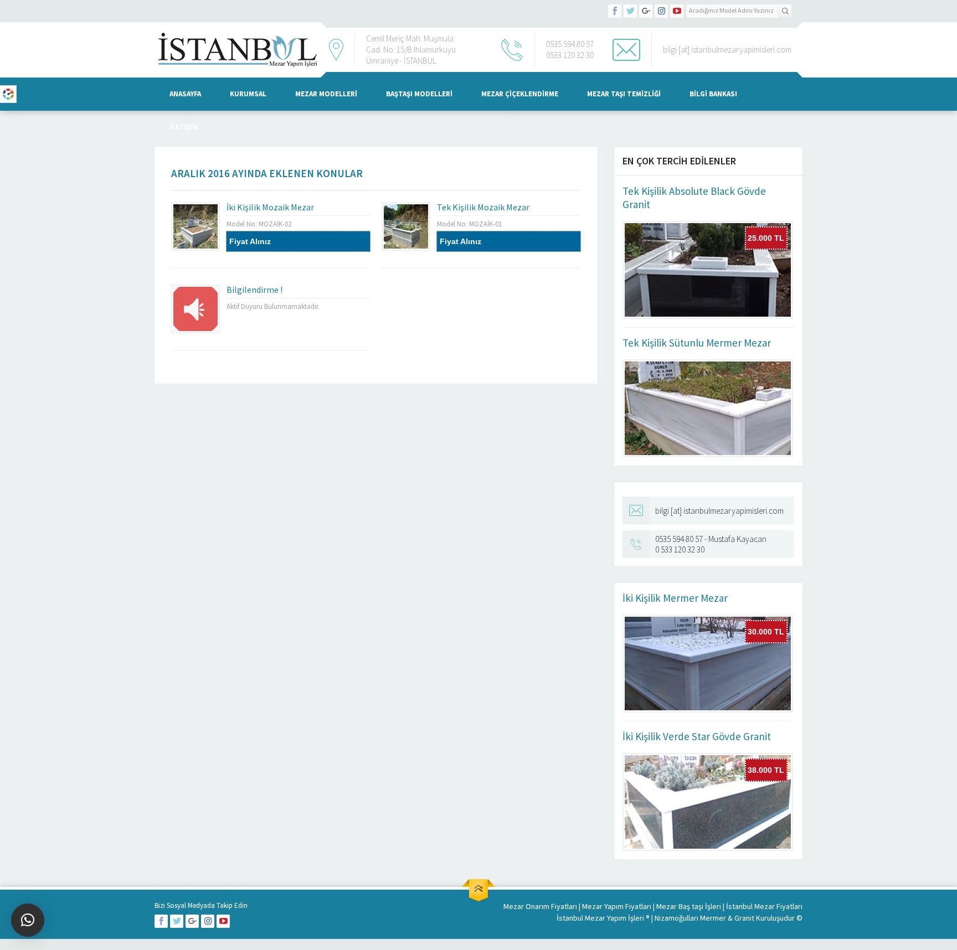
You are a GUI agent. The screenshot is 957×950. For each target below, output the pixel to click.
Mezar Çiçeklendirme (519, 94)
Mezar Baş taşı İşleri (688, 906)
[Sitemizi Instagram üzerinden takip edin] (661, 11)
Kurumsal (248, 94)
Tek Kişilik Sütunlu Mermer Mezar (696, 342)
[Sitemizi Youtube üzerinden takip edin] (676, 11)
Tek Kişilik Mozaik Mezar (483, 207)
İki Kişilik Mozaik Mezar (270, 207)
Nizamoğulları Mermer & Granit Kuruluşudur (725, 918)
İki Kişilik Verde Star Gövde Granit (696, 736)
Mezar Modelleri (326, 94)
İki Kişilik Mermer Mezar (675, 598)
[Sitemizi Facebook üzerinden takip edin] (614, 11)
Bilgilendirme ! (254, 289)
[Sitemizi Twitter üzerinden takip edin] (630, 11)
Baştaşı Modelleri (419, 94)
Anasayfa (185, 94)
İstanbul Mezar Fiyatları (764, 906)
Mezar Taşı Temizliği (624, 94)
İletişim (183, 127)
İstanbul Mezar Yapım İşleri (600, 918)
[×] (27, 920)
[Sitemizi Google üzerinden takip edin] (645, 11)
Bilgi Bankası (713, 94)
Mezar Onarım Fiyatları (540, 906)
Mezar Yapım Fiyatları (616, 906)
